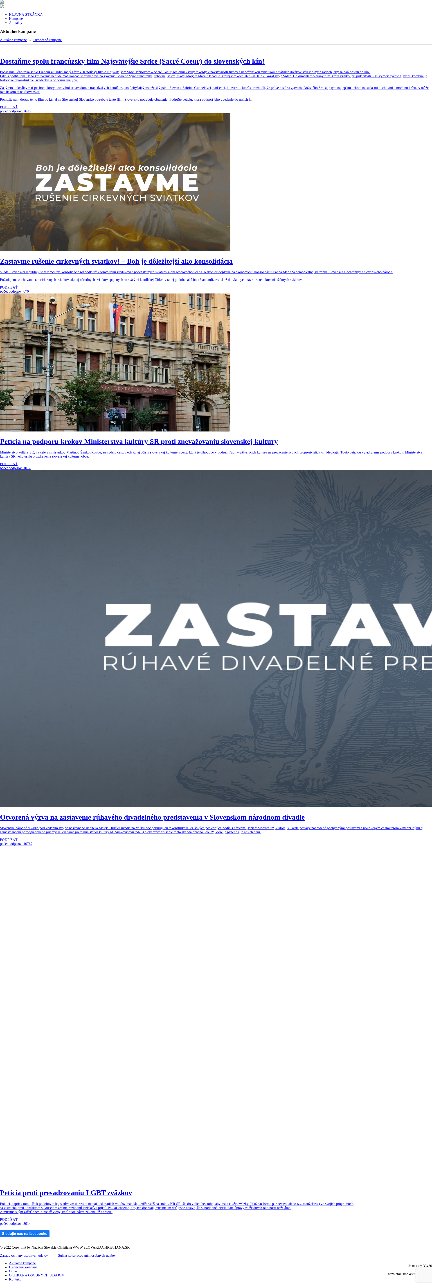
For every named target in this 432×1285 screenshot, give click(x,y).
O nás (13, 1271)
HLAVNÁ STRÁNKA (26, 14)
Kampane (16, 18)
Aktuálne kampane (13, 40)
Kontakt (14, 1279)
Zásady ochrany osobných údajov (24, 1255)
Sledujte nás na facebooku (24, 1234)
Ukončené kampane (47, 40)
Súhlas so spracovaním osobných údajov (87, 1255)
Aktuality (15, 22)
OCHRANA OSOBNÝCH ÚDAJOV (36, 1275)
